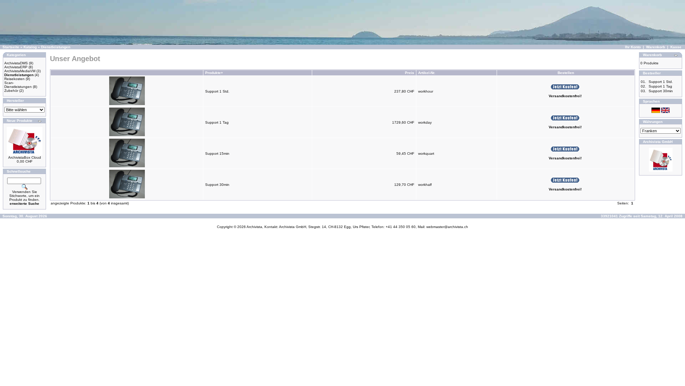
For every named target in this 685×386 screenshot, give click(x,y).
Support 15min (217, 153)
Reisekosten (14, 79)
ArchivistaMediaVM (19, 71)
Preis (409, 73)
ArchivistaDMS (16, 63)
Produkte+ (214, 73)
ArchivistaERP (15, 67)
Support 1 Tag (217, 122)
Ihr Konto (633, 47)
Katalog (30, 47)
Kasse (675, 47)
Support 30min (217, 185)
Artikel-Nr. (426, 73)
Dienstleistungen (55, 47)
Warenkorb (655, 47)
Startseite (10, 47)
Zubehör (11, 91)
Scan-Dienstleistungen (18, 85)
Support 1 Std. (217, 91)
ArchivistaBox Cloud (24, 157)
